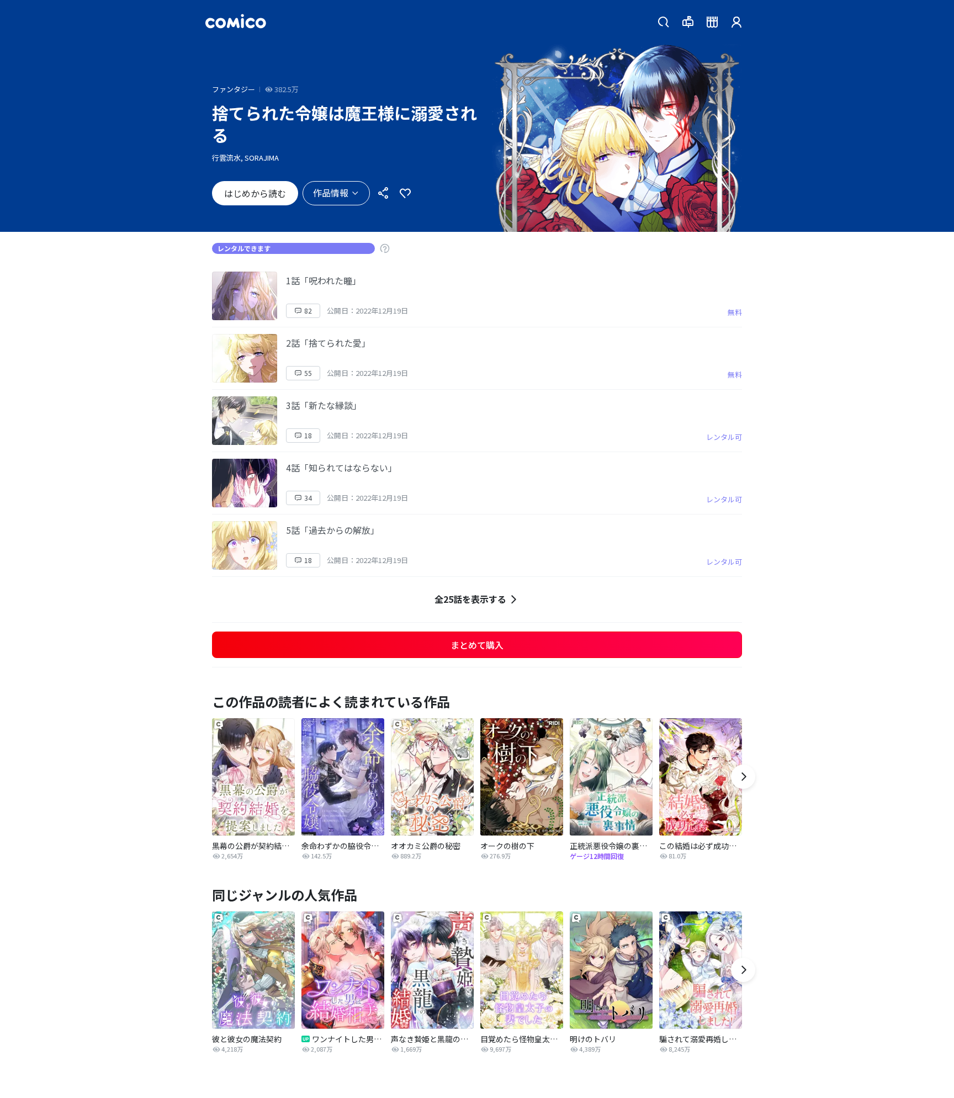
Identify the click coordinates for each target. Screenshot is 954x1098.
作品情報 (330, 192)
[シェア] (383, 193)
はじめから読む (255, 193)
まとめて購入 (477, 644)
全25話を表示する (470, 599)
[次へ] (743, 777)
